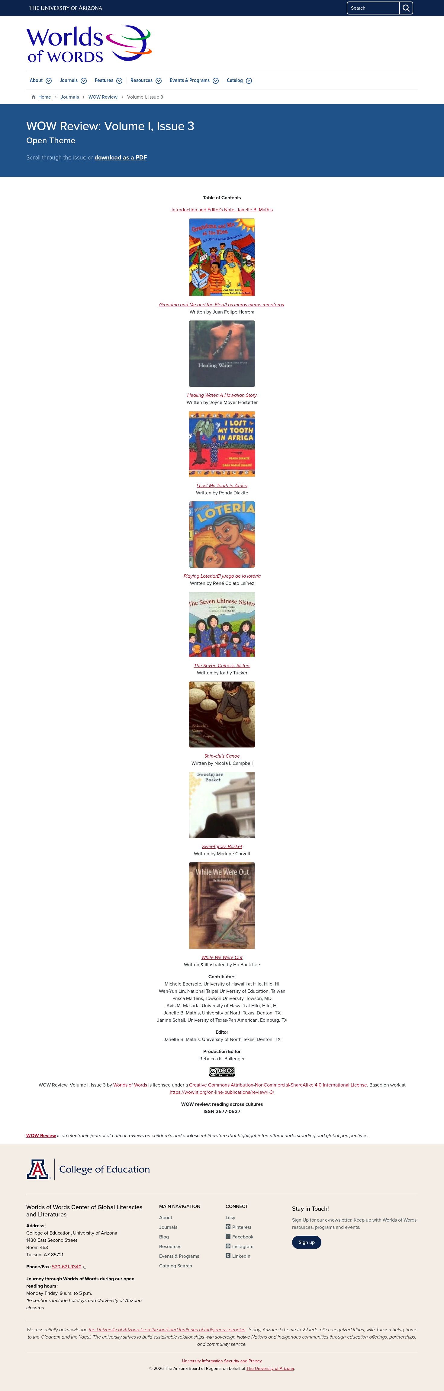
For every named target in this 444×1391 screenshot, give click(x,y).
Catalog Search (175, 1266)
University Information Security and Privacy (222, 1361)
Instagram (242, 1247)
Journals (69, 80)
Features (104, 80)
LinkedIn (241, 1256)
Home (44, 97)
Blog (164, 1237)
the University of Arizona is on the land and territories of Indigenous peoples (167, 1330)
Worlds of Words (130, 1085)
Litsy (230, 1218)
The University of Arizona (270, 1368)
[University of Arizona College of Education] (89, 1169)
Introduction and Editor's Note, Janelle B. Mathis (222, 210)
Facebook (242, 1237)
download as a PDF (121, 157)
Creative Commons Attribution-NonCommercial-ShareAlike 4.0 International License (278, 1085)
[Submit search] (406, 8)
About (36, 80)
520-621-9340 (67, 1267)
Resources (141, 80)
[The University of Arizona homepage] (66, 8)
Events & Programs (190, 80)
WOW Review (102, 97)
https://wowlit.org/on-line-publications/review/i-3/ (222, 1092)
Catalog (235, 80)
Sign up (307, 1242)
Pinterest (241, 1227)
